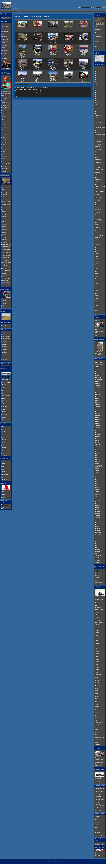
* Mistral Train (4, 406)
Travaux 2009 (4, 216)
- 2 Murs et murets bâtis (6, 247)
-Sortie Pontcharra (98, 229)
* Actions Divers (6, 161)
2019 (97, 271)
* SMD (2, 491)
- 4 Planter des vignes (6, 252)
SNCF (96, 740)
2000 (97, 136)
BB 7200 (98, 432)
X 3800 (97, 472)
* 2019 (4, 151)
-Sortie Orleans (98, 219)
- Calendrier (4, 109)
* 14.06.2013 (4, 134)
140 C (97, 375)
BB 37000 (98, 429)
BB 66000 (98, 455)
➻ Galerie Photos (98, 781)
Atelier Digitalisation (6, 268)
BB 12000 (97, 669)
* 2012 (4, 124)
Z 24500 (98, 530)
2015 (97, 239)
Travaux (4, 207)
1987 (97, 100)
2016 (97, 251)
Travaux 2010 (5, 218)
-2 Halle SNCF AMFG (5, 260)
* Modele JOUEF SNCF (99, 805)
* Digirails (3, 463)
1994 (97, 113)
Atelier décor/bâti (5, 257)
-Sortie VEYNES (98, 144)
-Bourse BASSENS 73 (99, 220)
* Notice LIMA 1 (98, 794)
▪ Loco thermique (99, 379)
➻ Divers (96, 41)
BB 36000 (98, 423)
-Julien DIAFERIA (4, 39)
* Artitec (2, 452)
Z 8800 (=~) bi (99, 522)
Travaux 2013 (4, 224)
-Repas (96, 217)
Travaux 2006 (4, 211)
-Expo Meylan (97, 125)
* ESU (2, 419)
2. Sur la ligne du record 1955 (99, 335)
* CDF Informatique (5, 474)
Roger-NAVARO (4, 58)
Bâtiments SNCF (98, 560)
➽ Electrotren (97, 822)
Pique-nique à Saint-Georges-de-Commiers (99, 155)
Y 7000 (97, 451)
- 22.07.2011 (4, 114)
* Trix (2, 390)
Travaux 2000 (5, 209)
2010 (97, 188)
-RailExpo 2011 (98, 212)
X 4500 (97, 476)
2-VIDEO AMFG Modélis (5, 338)
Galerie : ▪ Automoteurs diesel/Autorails (32, 17)
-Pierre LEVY (3, 47)
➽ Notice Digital (98, 810)
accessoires (98, 43)
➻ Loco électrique (98, 31)
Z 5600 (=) (98, 521)
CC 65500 (98, 391)
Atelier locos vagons (6, 276)
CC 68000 (98, 387)
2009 (97, 184)
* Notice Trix (97, 802)
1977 (97, 81)
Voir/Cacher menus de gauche (17, 12)
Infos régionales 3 (4, 347)
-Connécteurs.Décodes (5, 204)
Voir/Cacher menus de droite (88, 12)
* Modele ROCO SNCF (99, 807)
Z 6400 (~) (98, 517)
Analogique (5, 194)
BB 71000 (98, 461)
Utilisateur (35, 18)
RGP (97, 477)
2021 (97, 286)
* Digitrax (3, 469)
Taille (39, 18)
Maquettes (98, 38)
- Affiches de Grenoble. (6, 103)
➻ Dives (96, 780)
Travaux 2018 (4, 232)
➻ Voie (96, 44)
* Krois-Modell (4, 479)
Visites (30, 18)
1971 (97, 69)
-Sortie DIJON (97, 167)
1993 (97, 111)
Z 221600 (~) (98, 532)
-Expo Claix (97, 124)
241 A (97, 373)
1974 (97, 75)
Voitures (98, 543)
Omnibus (97, 706)
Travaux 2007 (4, 213)
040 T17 (98, 573)
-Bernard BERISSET (5, 45)
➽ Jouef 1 (97, 816)
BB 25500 (98, 404)
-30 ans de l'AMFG (98, 141)
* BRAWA (3, 411)
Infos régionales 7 (4, 352)
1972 (97, 71)
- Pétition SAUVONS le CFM (5, 164)
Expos (2, 306)
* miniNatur (3, 428)
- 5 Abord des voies (5, 253)
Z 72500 (97, 491)
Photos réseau (4, 300)
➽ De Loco (97, 842)
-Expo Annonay (98, 120)
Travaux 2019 (4, 234)
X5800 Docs (97, 580)
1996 (97, 119)
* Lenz (2, 461)
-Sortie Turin (97, 227)
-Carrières (97, 244)
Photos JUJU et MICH (99, 354)
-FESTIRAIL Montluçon (99, 191)
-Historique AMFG (4, 26)
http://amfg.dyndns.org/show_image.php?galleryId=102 (26, 89)
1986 (97, 98)
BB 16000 (98, 415)
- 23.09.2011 (4, 121)
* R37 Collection (4, 414)
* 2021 (4, 158)
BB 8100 (98, 400)
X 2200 (97, 474)
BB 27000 (98, 427)
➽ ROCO (96, 819)
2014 (97, 230)
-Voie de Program (99, 242)
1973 (97, 73)
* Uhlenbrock (3, 468)
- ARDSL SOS (4, 102)
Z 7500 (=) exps (99, 501)
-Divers (97, 246)
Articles (97, 329)
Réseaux (98, 446)
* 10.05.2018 (4, 149)
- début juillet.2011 (5, 168)
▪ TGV (97, 672)
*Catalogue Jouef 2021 (5, 382)
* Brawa (2, 444)
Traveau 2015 (4, 227)
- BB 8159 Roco (4, 273)
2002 (97, 143)
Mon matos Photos (98, 597)
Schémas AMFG (4, 192)
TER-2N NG (98, 534)
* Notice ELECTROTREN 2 (100, 793)
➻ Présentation (98, 778)
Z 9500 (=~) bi (99, 505)
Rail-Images (5, 359)
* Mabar (2, 403)
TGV (97, 438)
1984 (97, 94)
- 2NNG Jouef (4, 275)
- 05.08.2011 (4, 117)
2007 (97, 177)
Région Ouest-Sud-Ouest (99, 856)
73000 (97, 481)
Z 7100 (97, 507)
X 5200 (97, 479)
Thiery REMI (3, 53)
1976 (97, 79)
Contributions (5, 242)
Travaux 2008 (4, 214)
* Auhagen (3, 442)
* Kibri (2, 445)
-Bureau (4, 34)
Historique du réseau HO (6, 186)
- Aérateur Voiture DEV (6, 278)
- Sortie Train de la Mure (99, 115)
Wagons (98, 32)
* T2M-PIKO (3, 384)
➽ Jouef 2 (97, 817)
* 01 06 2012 (4, 126)
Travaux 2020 (5, 235)
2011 (97, 204)
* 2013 (4, 131)
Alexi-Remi (3, 55)
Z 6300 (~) (98, 515)
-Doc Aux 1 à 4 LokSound (6, 206)
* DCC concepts (4, 477)
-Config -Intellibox (4, 199)
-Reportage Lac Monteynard (98, 194)
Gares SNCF (97, 558)
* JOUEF (2, 381)
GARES (97, 557)
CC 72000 (98, 385)
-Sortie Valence (98, 172)
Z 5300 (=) (98, 511)
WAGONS (98, 540)
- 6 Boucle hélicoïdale (6, 255)
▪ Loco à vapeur (99, 364)
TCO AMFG (3, 191)
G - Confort (98, 555)
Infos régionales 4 (4, 349)
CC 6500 (98, 434)
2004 (97, 157)
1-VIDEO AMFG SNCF (5, 336)
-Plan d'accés (3, 32)
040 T (97, 370)
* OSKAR (3, 409)
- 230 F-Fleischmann (5, 272)
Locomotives (99, 362)
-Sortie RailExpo (98, 200)
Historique (3, 333)
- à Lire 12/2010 (4, 97)
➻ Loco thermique (98, 29)
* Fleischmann (4, 408)
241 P (97, 371)
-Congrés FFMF (98, 162)
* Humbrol (3, 448)
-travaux (96, 295)
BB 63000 (98, 457)
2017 (97, 258)
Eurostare (98, 444)
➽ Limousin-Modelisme (99, 834)
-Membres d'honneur (5, 28)
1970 (97, 68)
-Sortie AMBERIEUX (99, 164)
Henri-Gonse (3, 56)
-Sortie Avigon (98, 159)
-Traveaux (97, 273)
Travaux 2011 (4, 221)
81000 (97, 483)
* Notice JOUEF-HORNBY (99, 788)
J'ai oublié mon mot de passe (100, 8)
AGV (97, 448)
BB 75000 (98, 383)
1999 (97, 132)
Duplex (97, 440)
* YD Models (3, 472)
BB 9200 (98, 411)
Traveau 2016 (4, 229)
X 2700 (97, 487)
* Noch (2, 437)
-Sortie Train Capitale (99, 153)
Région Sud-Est (98, 852)
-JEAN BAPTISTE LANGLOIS (4, 42)
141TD (97, 368)
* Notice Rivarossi (98, 801)
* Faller (2, 434)
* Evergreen (3, 440)
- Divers (4, 100)
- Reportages (5, 110)
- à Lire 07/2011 (4, 98)
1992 (97, 109)
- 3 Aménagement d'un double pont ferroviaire (6, 250)
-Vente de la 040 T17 (99, 139)
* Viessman (3, 447)
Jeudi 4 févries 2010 (99, 582)
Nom (25, 18)
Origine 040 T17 (98, 575)
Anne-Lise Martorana (5, 50)
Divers (97, 545)
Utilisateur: (79, 7)
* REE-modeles (4, 400)
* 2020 (4, 154)
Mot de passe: (93, 7)
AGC (97, 485)
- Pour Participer (5, 107)
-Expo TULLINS (98, 149)
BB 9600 (97, 656)
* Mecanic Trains (4, 492)
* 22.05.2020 (4, 156)
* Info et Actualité (6, 91)
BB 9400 (98, 421)
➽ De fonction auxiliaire (99, 844)
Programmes (3, 356)
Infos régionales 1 (4, 344)
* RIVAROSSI (3, 416)
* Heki (2, 436)
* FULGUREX (3, 417)
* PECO (2, 426)
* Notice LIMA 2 (98, 796)
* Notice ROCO (98, 804)
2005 (97, 165)
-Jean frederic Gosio (5, 48)
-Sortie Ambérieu (98, 199)
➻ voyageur (97, 34)
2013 (97, 222)
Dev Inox (98, 551)
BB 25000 (98, 419)
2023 (97, 300)
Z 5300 (97, 509)
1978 (97, 83)
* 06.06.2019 (4, 153)
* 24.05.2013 (4, 132)
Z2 (96, 496)
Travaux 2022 (4, 240)
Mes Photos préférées (99, 599)
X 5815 (97, 579)
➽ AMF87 (96, 830)
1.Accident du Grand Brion (99, 332)
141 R (97, 366)
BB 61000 (98, 392)
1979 (97, 85)
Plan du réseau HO (6, 187)
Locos (97, 26)
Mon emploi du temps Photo (99, 603)
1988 (97, 102)
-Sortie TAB (97, 170)
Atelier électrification (6, 262)
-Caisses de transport (6, 282)
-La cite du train (98, 207)
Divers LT (98, 463)
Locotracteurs (99, 674)
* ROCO (2, 385)
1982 (97, 90)
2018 (97, 264)
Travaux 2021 (4, 239)
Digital (4, 196)
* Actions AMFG (6, 105)
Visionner (3, 357)
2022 (97, 293)
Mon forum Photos (98, 601)
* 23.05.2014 (4, 141)
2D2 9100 (98, 410)
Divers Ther (98, 394)
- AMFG (3, 95)
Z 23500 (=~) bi (99, 528)
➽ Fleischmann (98, 821)
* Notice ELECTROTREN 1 (100, 791)
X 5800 (97, 470)
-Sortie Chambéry (98, 146)
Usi (96, 553)
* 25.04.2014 (4, 139)
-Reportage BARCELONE (100, 189)
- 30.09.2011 (4, 122)
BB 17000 (98, 417)
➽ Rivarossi (97, 825)
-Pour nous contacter (5, 31)
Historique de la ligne (99, 353)
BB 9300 (98, 413)
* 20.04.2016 (4, 146)
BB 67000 (98, 381)
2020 (97, 278)
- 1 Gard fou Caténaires (6, 246)
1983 (97, 92)
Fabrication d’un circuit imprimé (6, 266)
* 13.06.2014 (4, 142)
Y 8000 (97, 453)
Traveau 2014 (4, 226)
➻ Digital (96, 46)
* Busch (2, 429)
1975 (97, 77)
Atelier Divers (5, 280)
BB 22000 (98, 430)
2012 (97, 214)
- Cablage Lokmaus (5, 202)
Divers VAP (98, 377)
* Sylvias (3, 431)
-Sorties (96, 283)
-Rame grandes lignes (99, 737)
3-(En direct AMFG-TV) (5, 339)
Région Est (97, 853)
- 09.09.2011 (4, 119)
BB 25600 (98, 408)
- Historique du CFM (6, 93)
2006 (97, 174)
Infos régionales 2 (4, 346)
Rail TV (4, 354)
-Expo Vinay (97, 128)
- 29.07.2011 (4, 116)
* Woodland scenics (5, 432)
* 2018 (4, 147)
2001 (97, 137)
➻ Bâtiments (97, 39)
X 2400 (97, 468)
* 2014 (4, 137)
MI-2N (97, 526)
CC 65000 (98, 389)
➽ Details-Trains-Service (99, 835)
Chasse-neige (99, 541)
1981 (97, 89)
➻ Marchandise (98, 36)
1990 (97, 106)
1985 (97, 96)
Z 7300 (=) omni (99, 500)
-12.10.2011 (4, 171)
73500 (97, 536)
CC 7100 (98, 402)
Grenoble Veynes (4, 325)
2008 (97, 181)
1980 (97, 87)
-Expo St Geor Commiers (100, 127)
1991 (97, 108)
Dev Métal (98, 549)
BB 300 (97, 398)
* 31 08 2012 (4, 127)
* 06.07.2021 (4, 160)
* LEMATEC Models (5, 395)
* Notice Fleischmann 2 (99, 799)
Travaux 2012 (4, 223)
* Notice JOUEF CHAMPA (99, 789)
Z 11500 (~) (98, 503)
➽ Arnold (96, 827)
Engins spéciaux (99, 538)
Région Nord (97, 855)
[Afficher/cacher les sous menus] (2, 34)
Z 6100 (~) (98, 513)
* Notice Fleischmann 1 (99, 797)
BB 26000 (98, 425)
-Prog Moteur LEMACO (5, 201)
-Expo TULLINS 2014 (99, 235)
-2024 (97, 307)
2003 (97, 151)
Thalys (97, 442)
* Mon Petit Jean (4, 455)
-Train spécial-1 (98, 209)
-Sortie (97, 249)
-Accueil (2, 24)
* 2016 (4, 144)
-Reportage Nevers (98, 197)
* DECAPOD (3, 439)
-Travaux (97, 206)
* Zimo (2, 466)
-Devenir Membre (4, 29)
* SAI (2, 450)
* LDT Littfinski (4, 476)
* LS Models (3, 387)
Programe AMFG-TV (7, 334)
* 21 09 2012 (4, 129)
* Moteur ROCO (98, 809)
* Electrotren (3, 392)
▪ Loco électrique (99, 396)
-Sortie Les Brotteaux (99, 169)
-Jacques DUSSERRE (5, 36)
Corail (97, 547)
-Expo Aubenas (98, 122)
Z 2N (97, 519)
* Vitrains (3, 398)
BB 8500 (98, 406)
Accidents (98, 562)
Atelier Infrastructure (6, 244)
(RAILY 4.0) (3, 189)
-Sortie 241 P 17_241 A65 (100, 186)
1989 (97, 104)
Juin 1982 (97, 577)
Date (27, 18)
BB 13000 (98, 436)
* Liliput (2, 393)
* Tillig (2, 401)
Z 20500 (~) (98, 524)
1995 (97, 117)
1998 (97, 130)
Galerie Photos (99, 605)
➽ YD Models (97, 832)
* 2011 (4, 112)
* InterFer (3, 497)
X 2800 (97, 489)
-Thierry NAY (3, 44)
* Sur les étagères (4, 379)
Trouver (16, 84)
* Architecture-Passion (5, 453)
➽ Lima (96, 824)
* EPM (2, 420)
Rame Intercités (98, 735)
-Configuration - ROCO (5, 198)
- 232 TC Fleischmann (6, 270)
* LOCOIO (3, 471)
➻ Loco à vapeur (98, 27)
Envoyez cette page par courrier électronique (86, 13)
